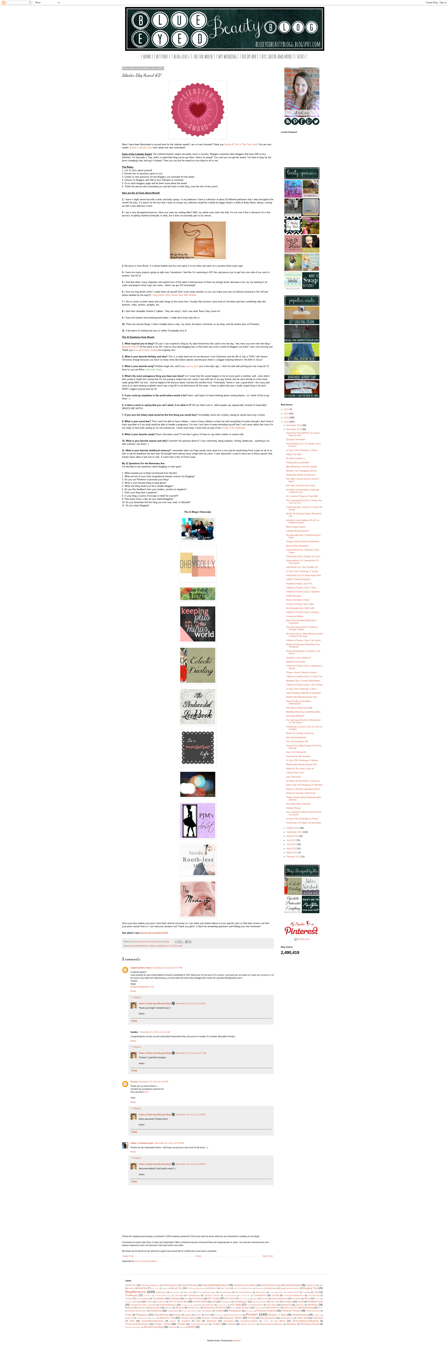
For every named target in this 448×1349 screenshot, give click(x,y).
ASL (321, 1285)
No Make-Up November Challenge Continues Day (302, 491)
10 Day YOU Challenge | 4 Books (302, 760)
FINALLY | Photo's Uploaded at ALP (303, 789)
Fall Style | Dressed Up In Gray (300, 485)
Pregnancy (142, 1314)
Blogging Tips (310, 1288)
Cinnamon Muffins (294, 616)
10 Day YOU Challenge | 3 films (301, 689)
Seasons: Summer (210, 1318)
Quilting (188, 1315)
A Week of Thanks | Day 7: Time (301, 587)
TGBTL (266, 1321)
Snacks (173, 1321)
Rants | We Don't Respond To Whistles (304, 785)
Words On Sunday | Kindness (300, 733)
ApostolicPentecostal (271, 1285)
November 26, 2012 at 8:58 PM (190, 1164)
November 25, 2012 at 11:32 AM (155, 1032)
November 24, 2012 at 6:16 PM (190, 1003)
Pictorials (249, 1311)
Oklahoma (155, 1310)
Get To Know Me (178, 1301)
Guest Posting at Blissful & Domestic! (303, 693)
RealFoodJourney (234, 1315)
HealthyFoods (315, 1301)
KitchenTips (222, 1305)
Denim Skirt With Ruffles (183, 295)
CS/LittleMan (159, 1298)
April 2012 (291, 848)
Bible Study (238, 1288)
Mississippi (154, 1307)
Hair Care (274, 1301)
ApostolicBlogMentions (139, 946)
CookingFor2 (260, 1295)
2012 (286, 422)
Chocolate (179, 1295)
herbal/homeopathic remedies (143, 1305)
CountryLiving (314, 1295)
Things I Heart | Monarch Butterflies (302, 541)
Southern (185, 1321)
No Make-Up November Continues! (303, 781)
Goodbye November (295, 439)
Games (149, 1302)
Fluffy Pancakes (293, 596)
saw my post (192, 366)
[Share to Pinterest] (190, 941)
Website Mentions (248, 1324)
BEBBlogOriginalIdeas (196, 1288)
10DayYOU (130, 1285)
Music (232, 1308)
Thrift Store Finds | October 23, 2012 (303, 556)
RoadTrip (129, 1318)
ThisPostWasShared (199, 1324)
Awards (153, 946)
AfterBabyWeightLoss (150, 1285)
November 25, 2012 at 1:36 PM (153, 1081)
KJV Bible (235, 1304)
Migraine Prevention (295, 662)
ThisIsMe (181, 1324)
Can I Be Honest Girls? (288, 1292)
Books (199, 1292)
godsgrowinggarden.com (142, 987)
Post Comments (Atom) (146, 1261)
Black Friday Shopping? (297, 546)
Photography (235, 1311)
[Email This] (176, 941)
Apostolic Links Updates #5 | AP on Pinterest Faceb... (302, 521)
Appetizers (311, 1285)
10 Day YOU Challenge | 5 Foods (302, 819)
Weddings (291, 1324)
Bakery (165, 1288)
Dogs (255, 1298)
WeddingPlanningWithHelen (271, 1324)
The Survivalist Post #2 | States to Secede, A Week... (302, 628)
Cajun (272, 1292)
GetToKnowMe (176, 946)
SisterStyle (318, 1318)
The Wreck (279, 1321)
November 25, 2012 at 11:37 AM (191, 1053)
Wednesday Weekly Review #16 (301, 697)
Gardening (160, 1302)
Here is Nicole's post (141, 147)
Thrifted (216, 1324)
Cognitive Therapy (212, 1295)
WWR (191, 1327)
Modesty (180, 1307)
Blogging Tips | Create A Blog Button (303, 680)
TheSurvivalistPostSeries (137, 1324)
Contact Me (245, 1295)
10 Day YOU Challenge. (233, 428)
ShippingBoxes (287, 1318)
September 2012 (294, 832)
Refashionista (300, 1314)
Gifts (214, 1301)
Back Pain (155, 1288)
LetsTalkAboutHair (255, 1305)
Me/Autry (313, 1304)
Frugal (138, 1301)
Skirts (132, 1321)
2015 (286, 409)
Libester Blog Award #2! (297, 531)
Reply (133, 991)
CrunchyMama (142, 1298)
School (153, 1318)
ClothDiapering (193, 1295)
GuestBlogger (240, 1301)
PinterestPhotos (313, 1311)
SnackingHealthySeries (152, 1321)
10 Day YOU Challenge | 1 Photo (301, 450)
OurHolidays (206, 1311)
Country (275, 1295)
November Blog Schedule (298, 804)
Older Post (268, 1256)
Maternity (300, 1305)
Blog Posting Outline (296, 527)
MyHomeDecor (273, 1307)
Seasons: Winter (233, 1317)
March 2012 (292, 852)
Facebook (296, 1298)
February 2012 (293, 856)
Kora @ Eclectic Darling (145, 350)
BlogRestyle (161, 1292)
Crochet (129, 1298)
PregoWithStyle (161, 1315)
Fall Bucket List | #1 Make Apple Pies (303, 575)
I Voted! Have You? (295, 772)
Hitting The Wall (293, 454)
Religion (317, 1315)
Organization (172, 1311)
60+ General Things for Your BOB (302, 496)
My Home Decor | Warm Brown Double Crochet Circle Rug (304, 635)
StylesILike (211, 1321)
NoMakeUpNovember (137, 1311)
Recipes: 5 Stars (277, 1314)
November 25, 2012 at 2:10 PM (190, 1114)
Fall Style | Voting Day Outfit (299, 708)
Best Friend (225, 1288)
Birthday (249, 1288)
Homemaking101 (167, 1305)
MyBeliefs (258, 1308)
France (317, 1299)
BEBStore (212, 1288)
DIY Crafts (213, 1298)
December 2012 (294, 425)
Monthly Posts (194, 1308)
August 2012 (292, 836)
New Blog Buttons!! (295, 716)
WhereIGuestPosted (310, 1324)
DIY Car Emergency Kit (297, 741)
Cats (316, 1292)
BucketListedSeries (243, 1292)
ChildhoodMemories (163, 1295)
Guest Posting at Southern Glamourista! (298, 702)
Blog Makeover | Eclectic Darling (301, 466)
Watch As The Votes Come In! (300, 768)
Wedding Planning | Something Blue (303, 712)
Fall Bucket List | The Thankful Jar (302, 567)
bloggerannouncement (289, 1288)
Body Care (188, 1292)
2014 (286, 413)
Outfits (219, 1310)
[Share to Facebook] (186, 941)
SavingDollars (142, 1318)
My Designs (244, 1307)
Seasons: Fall (167, 1317)
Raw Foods (219, 1315)
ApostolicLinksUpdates (245, 1285)
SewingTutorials (268, 1318)
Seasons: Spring (188, 1318)
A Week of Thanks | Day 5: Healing (302, 612)
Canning (306, 1292)
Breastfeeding (225, 1292)
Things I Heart (162, 1324)
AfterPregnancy (170, 1285)
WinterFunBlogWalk (133, 1327)
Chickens (147, 1295)
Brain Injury (211, 1292)
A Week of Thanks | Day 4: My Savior (303, 640)
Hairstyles (288, 1301)
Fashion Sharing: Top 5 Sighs (300, 604)
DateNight (174, 1298)
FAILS (307, 1298)
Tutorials (231, 1324)
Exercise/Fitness (279, 1298)
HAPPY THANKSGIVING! (298, 579)
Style (198, 1321)
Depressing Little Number (298, 756)
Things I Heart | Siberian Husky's (301, 672)
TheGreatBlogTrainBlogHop (305, 1321)
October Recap (293, 808)
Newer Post (128, 1256)
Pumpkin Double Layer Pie (299, 583)
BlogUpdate (175, 1292)
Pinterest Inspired (266, 1310)
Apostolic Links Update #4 (298, 658)
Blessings (260, 1288)
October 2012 (293, 828)
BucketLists (261, 1292)
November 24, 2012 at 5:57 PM (167, 968)
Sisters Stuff (302, 1318)
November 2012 (294, 429)
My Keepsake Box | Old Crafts (300, 608)
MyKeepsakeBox (291, 1308)
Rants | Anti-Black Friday (297, 600)
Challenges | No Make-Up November (303, 823)
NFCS (320, 1308)
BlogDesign (272, 1288)
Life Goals (271, 1305)
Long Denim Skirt (161, 295)
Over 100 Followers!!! (296, 752)
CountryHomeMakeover (293, 1295)
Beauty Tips (176, 1288)
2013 (286, 417)
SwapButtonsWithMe (249, 1321)
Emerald (264, 1298)
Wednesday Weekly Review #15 (301, 764)
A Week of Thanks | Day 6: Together (303, 592)
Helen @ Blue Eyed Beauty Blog (155, 1003)
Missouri (168, 1308)
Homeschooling (187, 1305)
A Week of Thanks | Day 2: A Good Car (304, 676)
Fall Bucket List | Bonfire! (297, 462)
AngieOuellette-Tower (141, 968)
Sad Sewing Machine (296, 737)
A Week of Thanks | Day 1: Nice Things (304, 685)
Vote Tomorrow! (293, 777)
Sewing (251, 1318)
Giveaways (225, 1302)
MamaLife (286, 1305)
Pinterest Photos (291, 1310)
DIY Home (230, 1298)
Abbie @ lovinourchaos (141, 1143)
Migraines (142, 1308)
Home (198, 1256)
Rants (208, 1315)
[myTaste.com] (302, 939)
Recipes (252, 1314)
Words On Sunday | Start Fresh (300, 793)
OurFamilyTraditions (190, 1311)
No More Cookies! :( (295, 458)
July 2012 (291, 840)
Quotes (198, 1315)
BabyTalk (142, 1288)
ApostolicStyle (292, 1285)
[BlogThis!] (180, 941)
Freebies (128, 1302)
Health (301, 1301)
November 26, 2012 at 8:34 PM (169, 1143)
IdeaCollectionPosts (205, 1305)
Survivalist (228, 1321)
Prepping (177, 1315)
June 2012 (291, 844)
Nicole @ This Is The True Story (240, 144)
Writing (182, 1327)
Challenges (131, 1295)
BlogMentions (163, 946)
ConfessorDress (230, 1295)
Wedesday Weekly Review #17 (301, 475)
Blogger (236, 1340)
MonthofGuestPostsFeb (214, 1307)
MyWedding (307, 1307)
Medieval (129, 1307)
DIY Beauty (197, 1298)
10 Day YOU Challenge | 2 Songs (302, 571)
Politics (128, 1315)
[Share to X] (183, 941)
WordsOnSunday (153, 1327)
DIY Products (244, 1299)
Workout (172, 1327)
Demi (186, 1298)
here (146, 1092)
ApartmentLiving (190, 1285)
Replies (137, 997)
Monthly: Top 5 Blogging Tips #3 (301, 471)
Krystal (134, 1081)
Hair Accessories (259, 1302)
